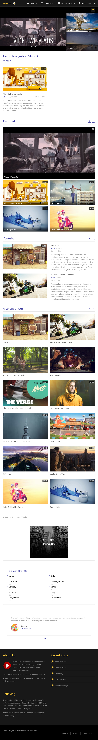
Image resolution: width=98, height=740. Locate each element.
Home (32, 3)
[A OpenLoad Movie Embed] (25, 286)
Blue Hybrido (10, 229)
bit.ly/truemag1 (9, 681)
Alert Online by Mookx (12, 94)
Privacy (75, 733)
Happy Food (55, 441)
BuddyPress (87, 3)
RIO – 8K (7, 474)
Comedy (12, 586)
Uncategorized (57, 581)
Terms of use (88, 733)
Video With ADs (33, 40)
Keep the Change (61, 686)
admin (5, 97)
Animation (13, 581)
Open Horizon (73, 29)
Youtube (8, 238)
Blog (53, 592)
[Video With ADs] (33, 32)
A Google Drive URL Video (14, 375)
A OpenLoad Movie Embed (62, 274)
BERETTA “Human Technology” (16, 441)
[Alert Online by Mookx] (25, 79)
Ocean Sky (72, 48)
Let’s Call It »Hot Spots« (61, 229)
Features (48, 3)
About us (65, 733)
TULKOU (55, 245)
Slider (53, 576)
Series (53, 586)
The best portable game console (17, 408)
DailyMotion (14, 597)
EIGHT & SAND (60, 680)
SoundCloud (56, 597)
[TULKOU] (25, 256)
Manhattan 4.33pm (58, 474)
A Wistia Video (56, 375)
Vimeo (33, 46)
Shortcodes (67, 3)
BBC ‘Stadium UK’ (58, 203)
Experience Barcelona (59, 408)
